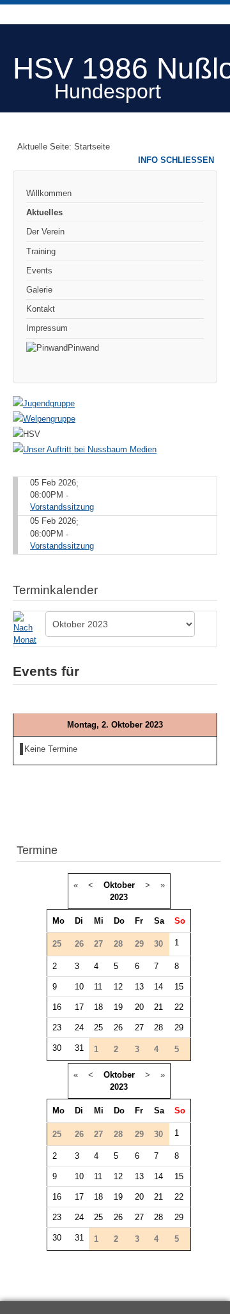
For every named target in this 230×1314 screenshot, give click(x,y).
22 (178, 1007)
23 (56, 1027)
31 (79, 1048)
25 (98, 1027)
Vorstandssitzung (62, 507)
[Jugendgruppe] (44, 403)
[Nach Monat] (27, 627)
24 (79, 1027)
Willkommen (49, 193)
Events (39, 270)
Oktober (119, 885)
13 (139, 986)
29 (178, 1027)
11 (98, 986)
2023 (119, 897)
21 (158, 1007)
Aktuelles (44, 212)
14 (158, 986)
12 (118, 986)
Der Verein (45, 231)
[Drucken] (211, 584)
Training (41, 251)
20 (139, 1007)
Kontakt (40, 309)
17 (79, 1007)
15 (178, 986)
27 (139, 1027)
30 (56, 1048)
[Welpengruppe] (44, 419)
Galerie (39, 289)
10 (79, 986)
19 (118, 1007)
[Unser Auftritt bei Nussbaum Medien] (85, 449)
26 (118, 1027)
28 (158, 1027)
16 (56, 1007)
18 (98, 1007)
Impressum (47, 328)
